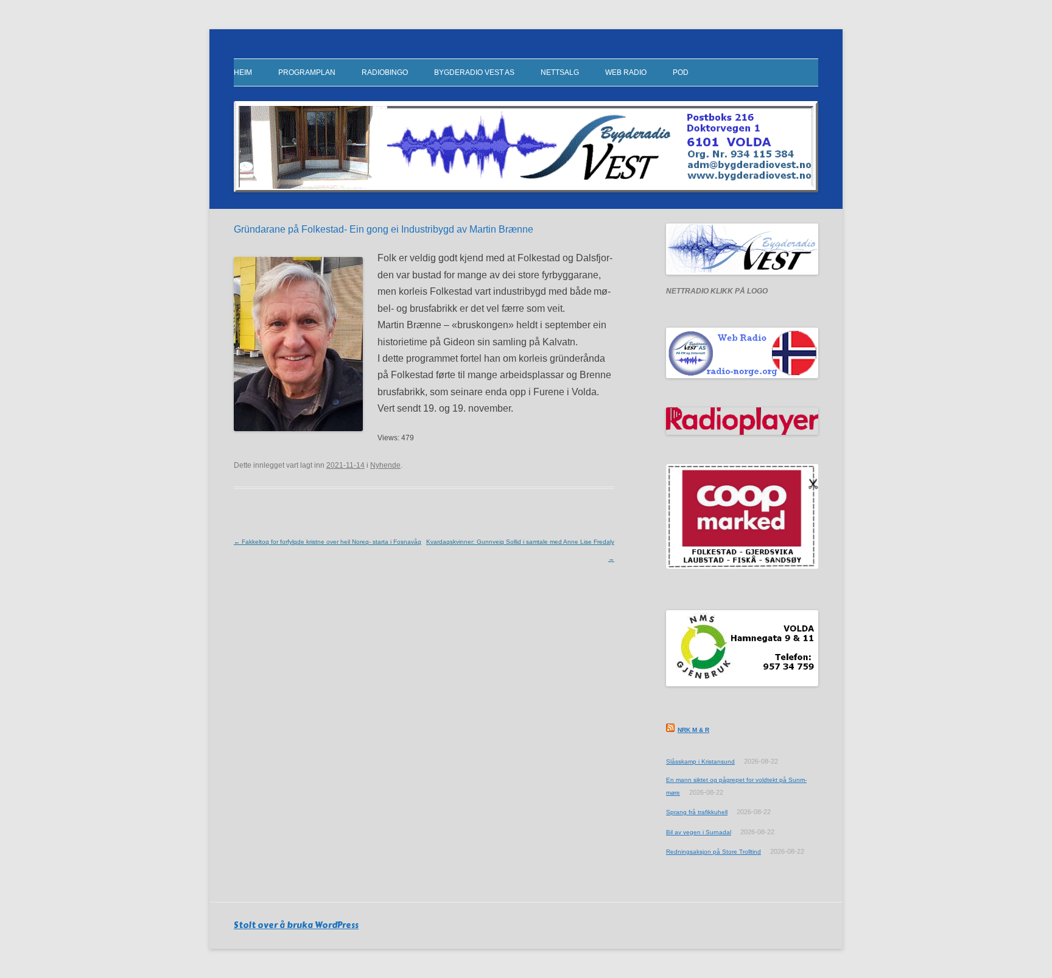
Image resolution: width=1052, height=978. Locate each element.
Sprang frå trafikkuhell (697, 812)
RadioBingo (385, 72)
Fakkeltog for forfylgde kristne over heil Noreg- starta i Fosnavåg (327, 541)
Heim (243, 72)
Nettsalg (560, 72)
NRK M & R (693, 729)
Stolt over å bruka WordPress (296, 925)
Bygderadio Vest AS (474, 72)
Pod (681, 72)
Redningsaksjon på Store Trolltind (713, 851)
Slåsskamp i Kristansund (700, 761)
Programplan (306, 72)
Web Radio (626, 72)
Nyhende (385, 465)
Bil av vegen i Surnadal (698, 832)
